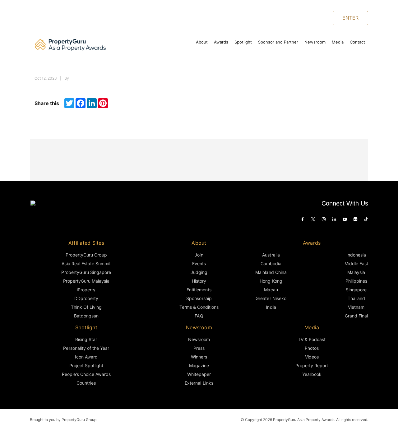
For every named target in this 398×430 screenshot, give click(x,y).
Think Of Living (86, 307)
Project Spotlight (86, 365)
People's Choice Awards (86, 374)
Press (199, 348)
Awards (221, 41)
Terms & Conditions (199, 307)
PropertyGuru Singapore (86, 272)
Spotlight (243, 41)
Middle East (356, 263)
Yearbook (312, 374)
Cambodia (271, 263)
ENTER (350, 18)
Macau (271, 289)
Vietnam (356, 307)
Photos (312, 348)
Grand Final (356, 315)
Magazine (199, 365)
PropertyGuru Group (86, 254)
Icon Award (86, 356)
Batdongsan (86, 315)
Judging (199, 272)
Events (199, 263)
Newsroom (315, 41)
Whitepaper (199, 374)
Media (338, 41)
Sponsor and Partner (278, 41)
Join (199, 254)
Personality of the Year (86, 348)
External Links (199, 383)
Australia (271, 254)
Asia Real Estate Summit (86, 263)
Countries (86, 383)
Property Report (311, 365)
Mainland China (270, 272)
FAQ (199, 315)
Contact (357, 41)
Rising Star (86, 339)
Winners (199, 356)
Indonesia (356, 254)
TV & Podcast (312, 339)
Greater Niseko (271, 298)
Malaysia (356, 272)
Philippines (356, 281)
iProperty (86, 289)
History (199, 281)
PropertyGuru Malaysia (86, 281)
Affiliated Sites (86, 243)
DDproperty (86, 298)
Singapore (356, 289)
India (271, 307)
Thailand (356, 298)
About (202, 41)
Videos (312, 356)
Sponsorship (198, 298)
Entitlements (199, 289)
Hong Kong (271, 281)
